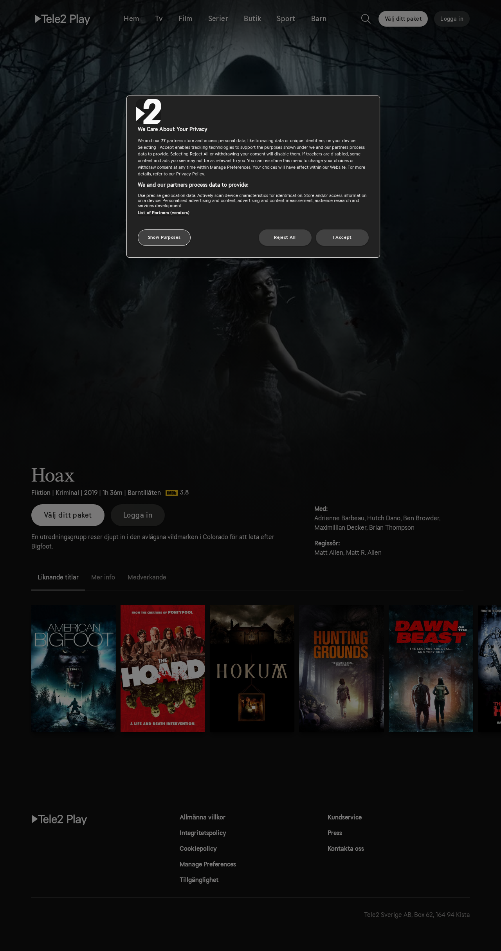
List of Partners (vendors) (163, 212)
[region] (253, 176)
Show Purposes (164, 237)
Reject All (285, 237)
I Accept (342, 237)
